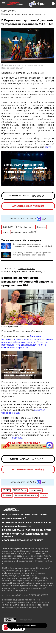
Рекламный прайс (13, 530)
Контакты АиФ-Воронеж (16, 526)
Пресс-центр (39, 514)
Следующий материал (26, 625)
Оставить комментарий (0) (28, 206)
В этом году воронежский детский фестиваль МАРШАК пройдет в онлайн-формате (25, 168)
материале (16, 437)
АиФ (22, 326)
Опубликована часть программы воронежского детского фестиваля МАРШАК (32, 245)
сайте (48, 147)
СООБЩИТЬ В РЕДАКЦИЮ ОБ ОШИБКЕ (22, 540)
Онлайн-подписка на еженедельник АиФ (26, 522)
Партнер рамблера (25, 620)
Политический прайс (38, 530)
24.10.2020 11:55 (8, 11)
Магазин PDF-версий (14, 518)
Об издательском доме (16, 514)
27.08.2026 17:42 (8, 268)
